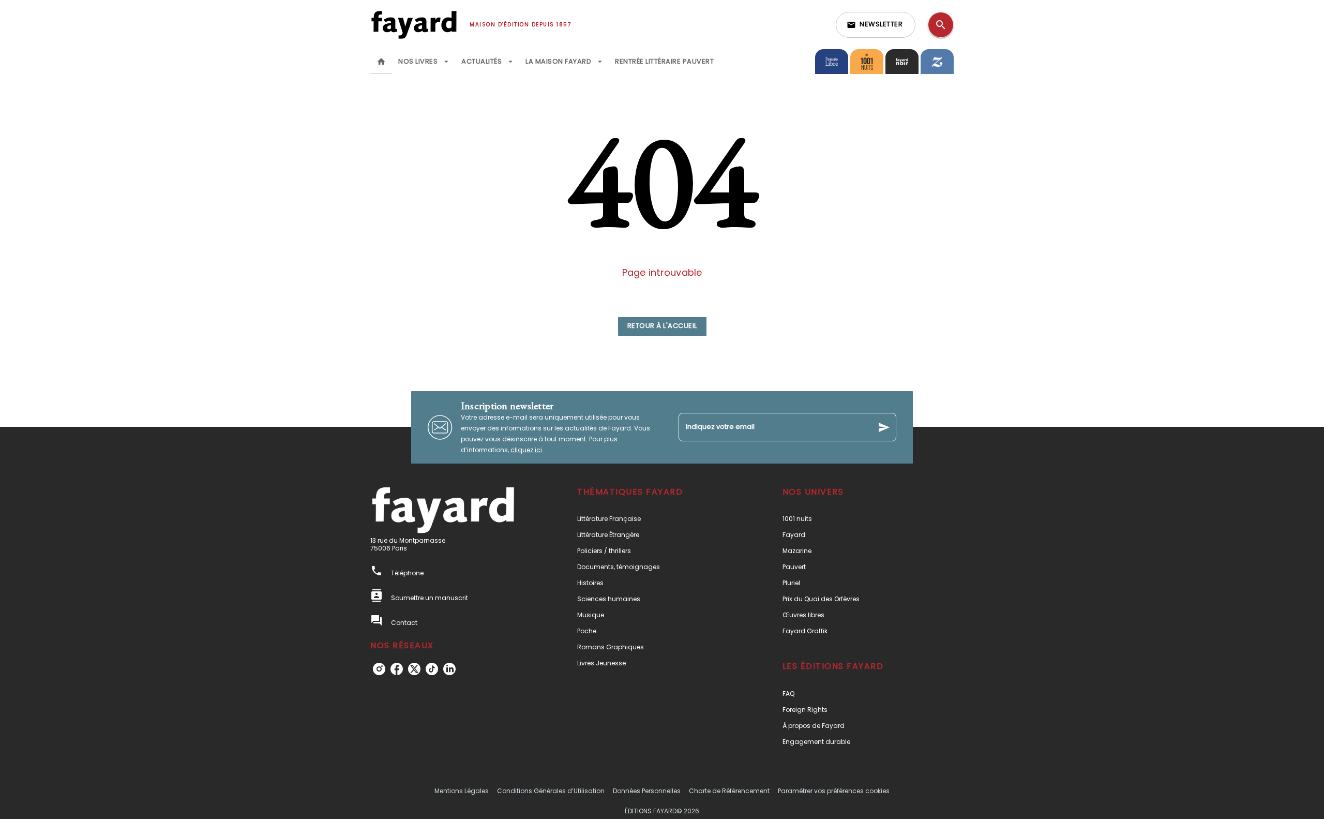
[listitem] (379, 669)
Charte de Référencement (729, 790)
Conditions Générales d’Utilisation (551, 790)
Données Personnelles (647, 790)
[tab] (381, 61)
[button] (875, 25)
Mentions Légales (461, 790)
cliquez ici (526, 449)
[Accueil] (413, 24)
